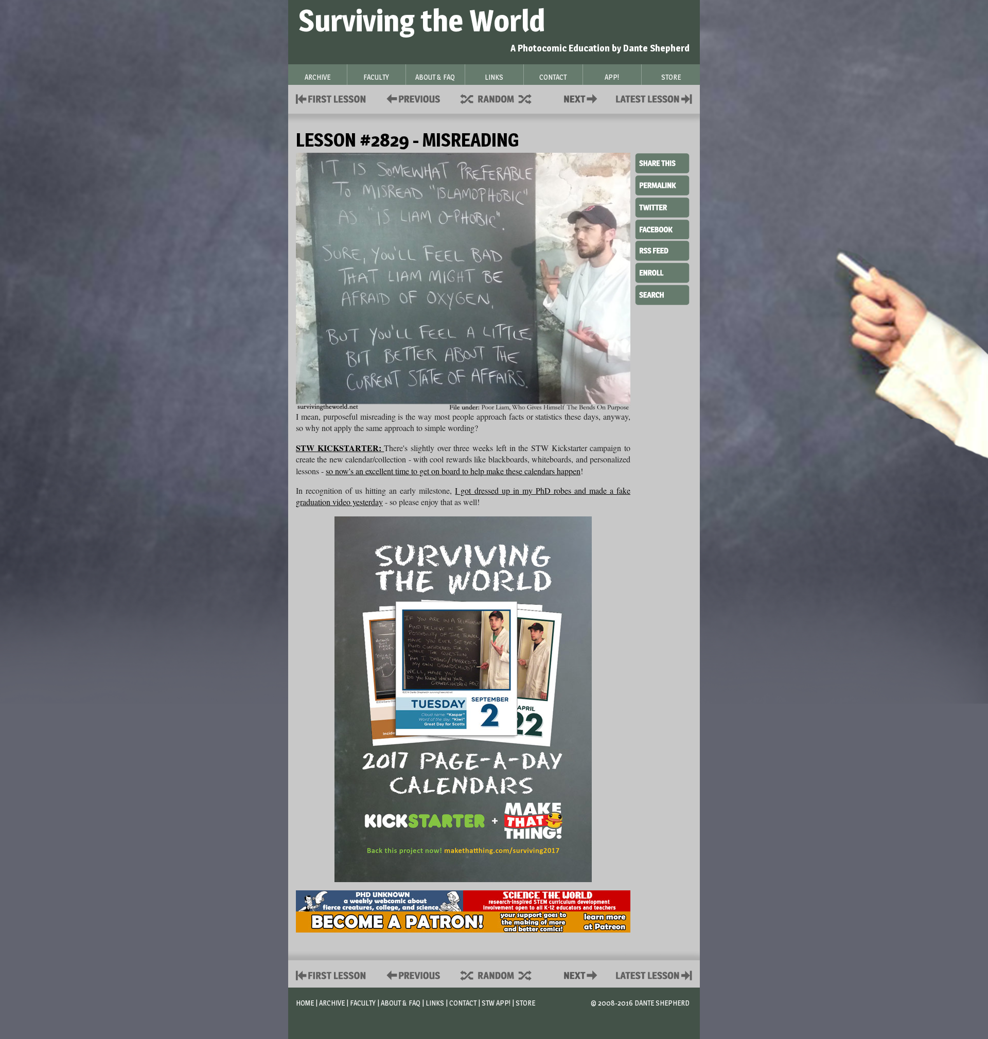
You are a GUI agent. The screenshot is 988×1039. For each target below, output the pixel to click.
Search (662, 293)
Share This (662, 163)
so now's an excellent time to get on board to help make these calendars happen (453, 470)
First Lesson (331, 98)
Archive (332, 1002)
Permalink (662, 185)
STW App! (496, 1002)
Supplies (503, 98)
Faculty (363, 1002)
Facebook (662, 228)
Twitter (662, 207)
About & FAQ (400, 1002)
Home (305, 1002)
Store (525, 1002)
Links (435, 1002)
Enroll (662, 271)
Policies (411, 98)
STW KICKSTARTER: (340, 448)
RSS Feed (662, 250)
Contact (582, 98)
